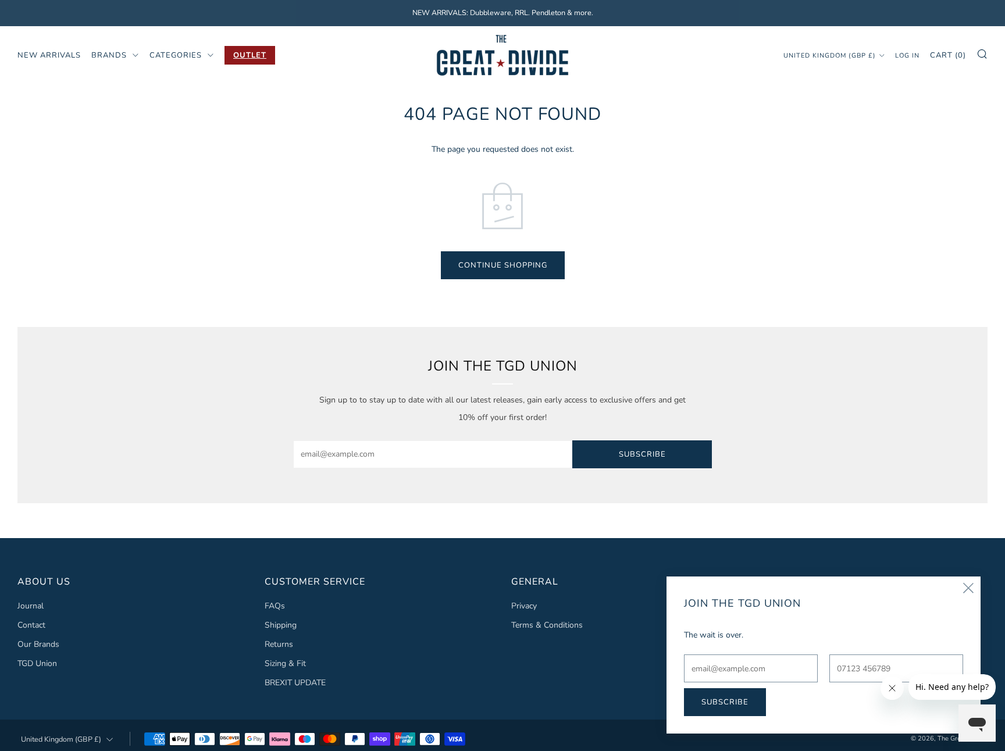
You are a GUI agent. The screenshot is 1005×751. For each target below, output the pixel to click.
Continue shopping (502, 265)
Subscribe (642, 454)
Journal (30, 605)
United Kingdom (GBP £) (829, 55)
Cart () (948, 54)
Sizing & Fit (285, 663)
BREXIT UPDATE (295, 682)
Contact (31, 625)
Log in (907, 55)
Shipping (281, 625)
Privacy (524, 605)
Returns (279, 644)
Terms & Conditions (547, 625)
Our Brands (38, 644)
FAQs (275, 605)
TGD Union (37, 663)
